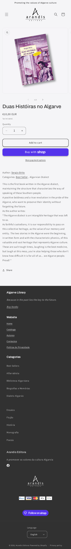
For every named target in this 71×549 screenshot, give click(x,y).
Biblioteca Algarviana (18, 380)
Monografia (13, 432)
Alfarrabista (13, 373)
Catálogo (11, 329)
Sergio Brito (18, 172)
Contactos (12, 341)
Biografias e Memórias (18, 388)
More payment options (35, 160)
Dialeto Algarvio (15, 395)
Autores (10, 335)
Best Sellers (13, 365)
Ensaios (11, 409)
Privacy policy (56, 545)
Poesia (10, 440)
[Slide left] (28, 99)
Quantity (6, 124)
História (11, 424)
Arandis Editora (23, 545)
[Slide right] (42, 99)
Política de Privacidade (18, 347)
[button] (6, 14)
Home (9, 323)
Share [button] (9, 270)
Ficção (10, 417)
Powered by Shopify (38, 545)
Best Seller (22, 177)
